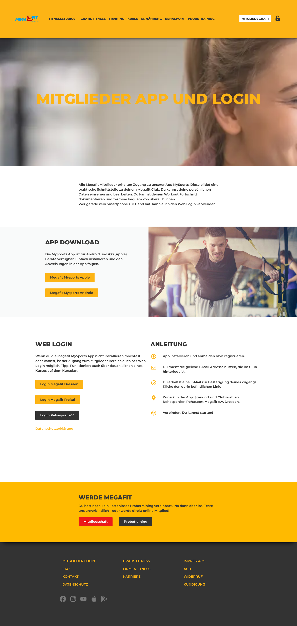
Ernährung (151, 19)
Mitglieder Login (78, 561)
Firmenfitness (136, 569)
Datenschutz (75, 584)
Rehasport (175, 19)
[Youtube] (85, 601)
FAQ (66, 569)
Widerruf (193, 576)
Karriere (132, 576)
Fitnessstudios (62, 19)
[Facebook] (65, 601)
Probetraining (201, 19)
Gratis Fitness (93, 19)
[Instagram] (75, 601)
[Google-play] (106, 601)
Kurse (132, 19)
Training (116, 19)
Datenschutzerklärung (54, 429)
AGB (187, 569)
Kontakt (70, 576)
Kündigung (194, 584)
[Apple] (96, 601)
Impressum (194, 561)
